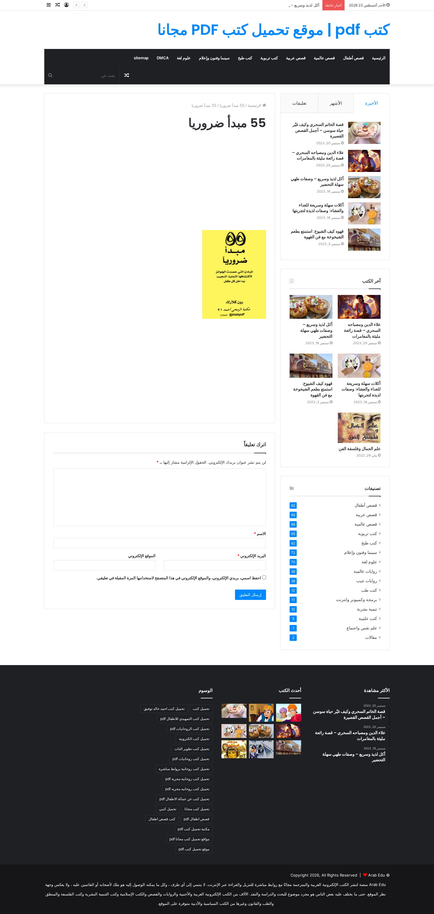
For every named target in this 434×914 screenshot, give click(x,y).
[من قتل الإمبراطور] (234, 749)
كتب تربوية (269, 57)
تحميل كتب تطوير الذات (191, 748)
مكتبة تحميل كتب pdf (193, 829)
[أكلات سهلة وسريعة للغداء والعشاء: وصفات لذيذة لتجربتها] (364, 213)
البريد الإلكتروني (251, 555)
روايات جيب (366, 580)
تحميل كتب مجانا (197, 809)
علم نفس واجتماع (362, 628)
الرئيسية (379, 57)
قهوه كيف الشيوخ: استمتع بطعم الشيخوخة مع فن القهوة (317, 234)
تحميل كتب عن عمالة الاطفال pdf (184, 799)
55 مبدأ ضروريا (232, 105)
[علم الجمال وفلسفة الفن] (359, 428)
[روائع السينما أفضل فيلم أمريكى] (261, 749)
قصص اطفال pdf (196, 819)
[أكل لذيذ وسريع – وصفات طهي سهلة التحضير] (364, 187)
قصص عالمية (324, 57)
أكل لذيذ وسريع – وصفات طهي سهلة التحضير (282, 5)
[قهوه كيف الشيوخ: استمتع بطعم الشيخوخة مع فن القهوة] (364, 240)
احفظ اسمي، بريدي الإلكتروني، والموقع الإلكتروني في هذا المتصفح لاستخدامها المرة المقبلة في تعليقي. (178, 577)
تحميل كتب (201, 708)
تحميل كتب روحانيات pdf (190, 759)
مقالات (371, 637)
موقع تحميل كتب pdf (194, 849)
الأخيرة (371, 103)
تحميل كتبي (167, 809)
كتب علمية (368, 618)
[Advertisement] (159, 186)
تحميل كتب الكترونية (194, 738)
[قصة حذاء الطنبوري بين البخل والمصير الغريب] (261, 712)
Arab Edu (376, 875)
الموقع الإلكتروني (142, 555)
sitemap (141, 57)
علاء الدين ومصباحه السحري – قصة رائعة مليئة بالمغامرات (318, 155)
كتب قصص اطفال (162, 819)
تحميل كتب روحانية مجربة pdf (187, 779)
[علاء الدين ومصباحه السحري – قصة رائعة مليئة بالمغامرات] (364, 161)
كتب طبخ (245, 57)
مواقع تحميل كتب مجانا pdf (189, 839)
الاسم (260, 533)
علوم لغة (184, 57)
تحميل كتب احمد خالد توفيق (164, 708)
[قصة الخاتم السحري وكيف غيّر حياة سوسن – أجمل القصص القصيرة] (364, 133)
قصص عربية (296, 57)
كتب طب (369, 590)
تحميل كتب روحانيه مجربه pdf (187, 789)
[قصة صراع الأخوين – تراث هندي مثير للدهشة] (288, 712)
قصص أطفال (353, 57)
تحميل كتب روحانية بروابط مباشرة (184, 769)
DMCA (163, 57)
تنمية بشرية (367, 609)
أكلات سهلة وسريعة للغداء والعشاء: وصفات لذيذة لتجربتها (318, 208)
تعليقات (299, 103)
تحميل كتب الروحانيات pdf (189, 728)
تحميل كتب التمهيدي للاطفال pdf (184, 718)
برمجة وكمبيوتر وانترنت (356, 599)
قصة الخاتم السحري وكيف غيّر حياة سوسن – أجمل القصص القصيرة (318, 130)
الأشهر (336, 103)
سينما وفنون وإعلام (214, 57)
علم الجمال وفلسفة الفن (360, 449)
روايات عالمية (365, 571)
